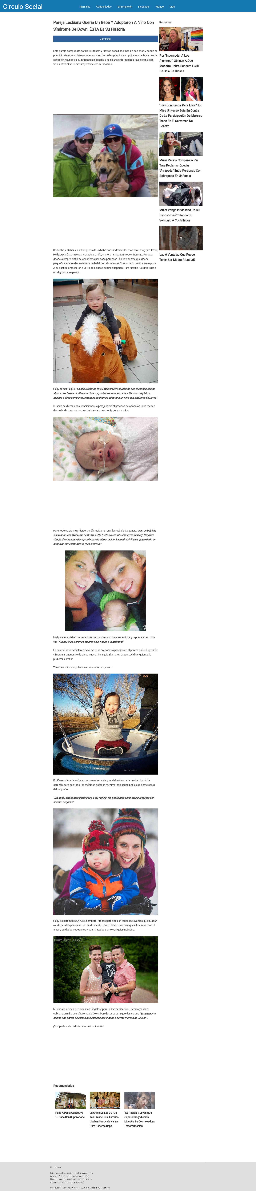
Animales (85, 6)
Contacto (106, 1188)
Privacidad (90, 1188)
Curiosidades (104, 6)
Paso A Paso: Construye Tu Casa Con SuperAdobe (70, 1115)
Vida (172, 6)
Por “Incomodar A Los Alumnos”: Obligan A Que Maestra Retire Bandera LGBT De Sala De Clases (179, 63)
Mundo (160, 6)
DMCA (98, 1188)
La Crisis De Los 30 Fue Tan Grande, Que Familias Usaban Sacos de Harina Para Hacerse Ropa (104, 1119)
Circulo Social (23, 7)
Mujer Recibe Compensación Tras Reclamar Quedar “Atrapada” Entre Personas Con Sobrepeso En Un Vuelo (180, 168)
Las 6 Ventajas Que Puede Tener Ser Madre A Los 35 (177, 257)
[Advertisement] (105, 91)
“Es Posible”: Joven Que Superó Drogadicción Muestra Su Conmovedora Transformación (139, 1119)
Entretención (125, 6)
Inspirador (144, 6)
